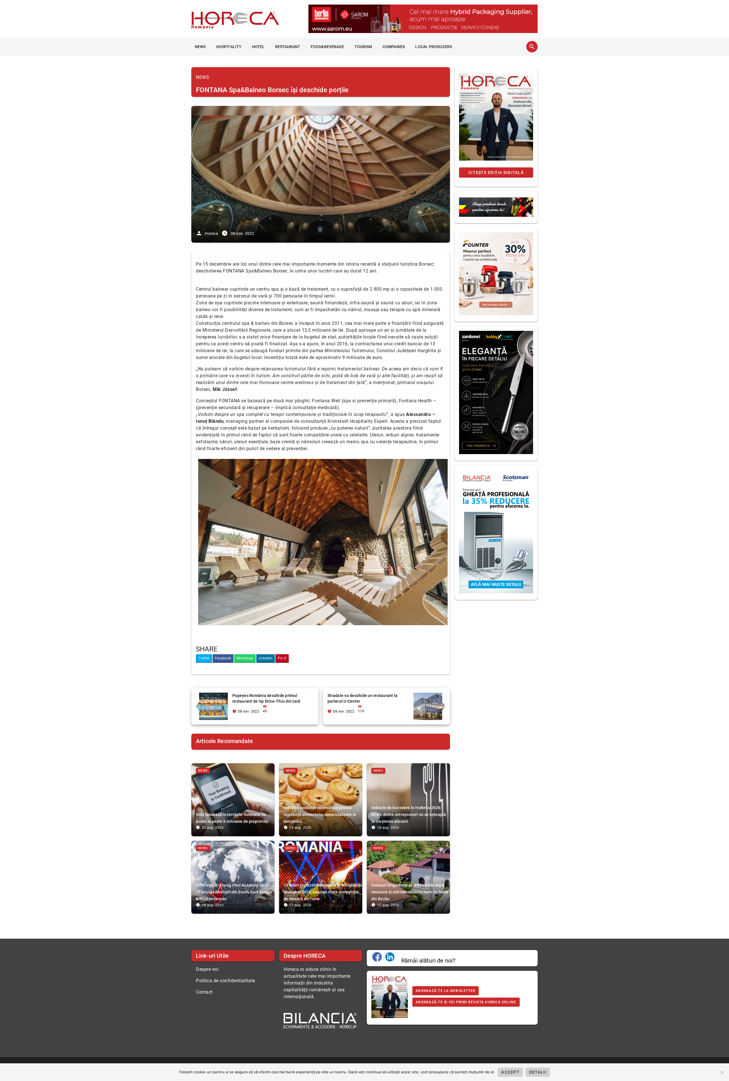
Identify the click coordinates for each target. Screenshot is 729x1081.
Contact (204, 992)
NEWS (200, 46)
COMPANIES (393, 46)
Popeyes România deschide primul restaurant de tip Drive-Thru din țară (266, 698)
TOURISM (363, 46)
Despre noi (207, 969)
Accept (510, 1072)
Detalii (537, 1072)
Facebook (223, 658)
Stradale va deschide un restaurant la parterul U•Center (362, 698)
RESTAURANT (287, 46)
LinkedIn (266, 658)
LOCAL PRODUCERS (433, 46)
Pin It (282, 658)
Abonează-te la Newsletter (445, 991)
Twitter (204, 658)
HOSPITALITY (228, 46)
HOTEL (258, 46)
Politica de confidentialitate (225, 980)
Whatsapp (244, 658)
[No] (722, 1072)
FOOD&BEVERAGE (327, 46)
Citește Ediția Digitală (496, 172)
